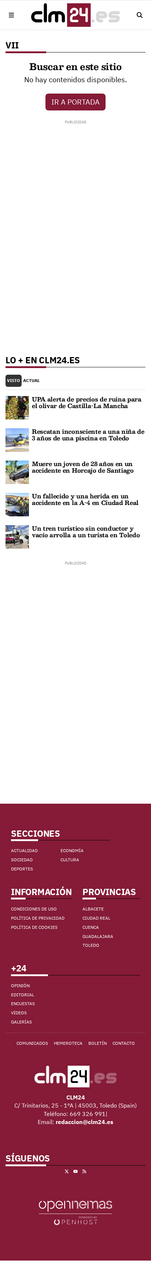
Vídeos (19, 1012)
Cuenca (90, 927)
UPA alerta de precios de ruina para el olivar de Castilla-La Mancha (86, 402)
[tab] (13, 381)
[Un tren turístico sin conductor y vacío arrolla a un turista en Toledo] (17, 536)
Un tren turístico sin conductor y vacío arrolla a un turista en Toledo (86, 531)
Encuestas (23, 1003)
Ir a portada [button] (75, 102)
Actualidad (24, 850)
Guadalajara (97, 936)
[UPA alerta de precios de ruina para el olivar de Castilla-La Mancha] (17, 407)
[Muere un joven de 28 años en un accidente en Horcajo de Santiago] (17, 471)
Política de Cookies (34, 927)
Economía (72, 850)
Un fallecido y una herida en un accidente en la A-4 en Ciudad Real (85, 499)
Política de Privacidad (38, 918)
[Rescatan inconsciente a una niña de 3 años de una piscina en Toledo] (17, 439)
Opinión (20, 985)
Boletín (97, 1043)
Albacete (93, 909)
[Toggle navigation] (11, 15)
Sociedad (22, 859)
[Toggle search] (140, 15)
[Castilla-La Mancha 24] (75, 15)
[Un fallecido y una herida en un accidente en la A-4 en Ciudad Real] (17, 504)
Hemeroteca (68, 1043)
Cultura (69, 859)
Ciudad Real (96, 918)
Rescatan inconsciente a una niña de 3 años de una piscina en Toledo (88, 434)
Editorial (22, 994)
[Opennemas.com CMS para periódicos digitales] (75, 1212)
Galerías (21, 1022)
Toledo (90, 945)
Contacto (124, 1043)
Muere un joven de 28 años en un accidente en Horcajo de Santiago (83, 467)
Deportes (22, 869)
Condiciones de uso (34, 909)
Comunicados (32, 1043)
